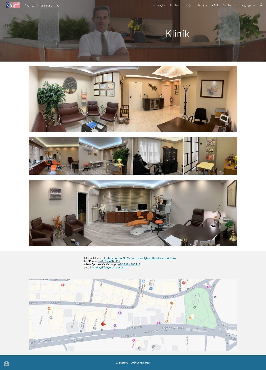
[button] (261, 5)
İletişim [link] (202, 5)
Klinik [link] (215, 5)
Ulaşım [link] (189, 5)
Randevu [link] (174, 5)
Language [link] (245, 5)
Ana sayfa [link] (159, 5)
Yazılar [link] (227, 5)
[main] (177, 31)
